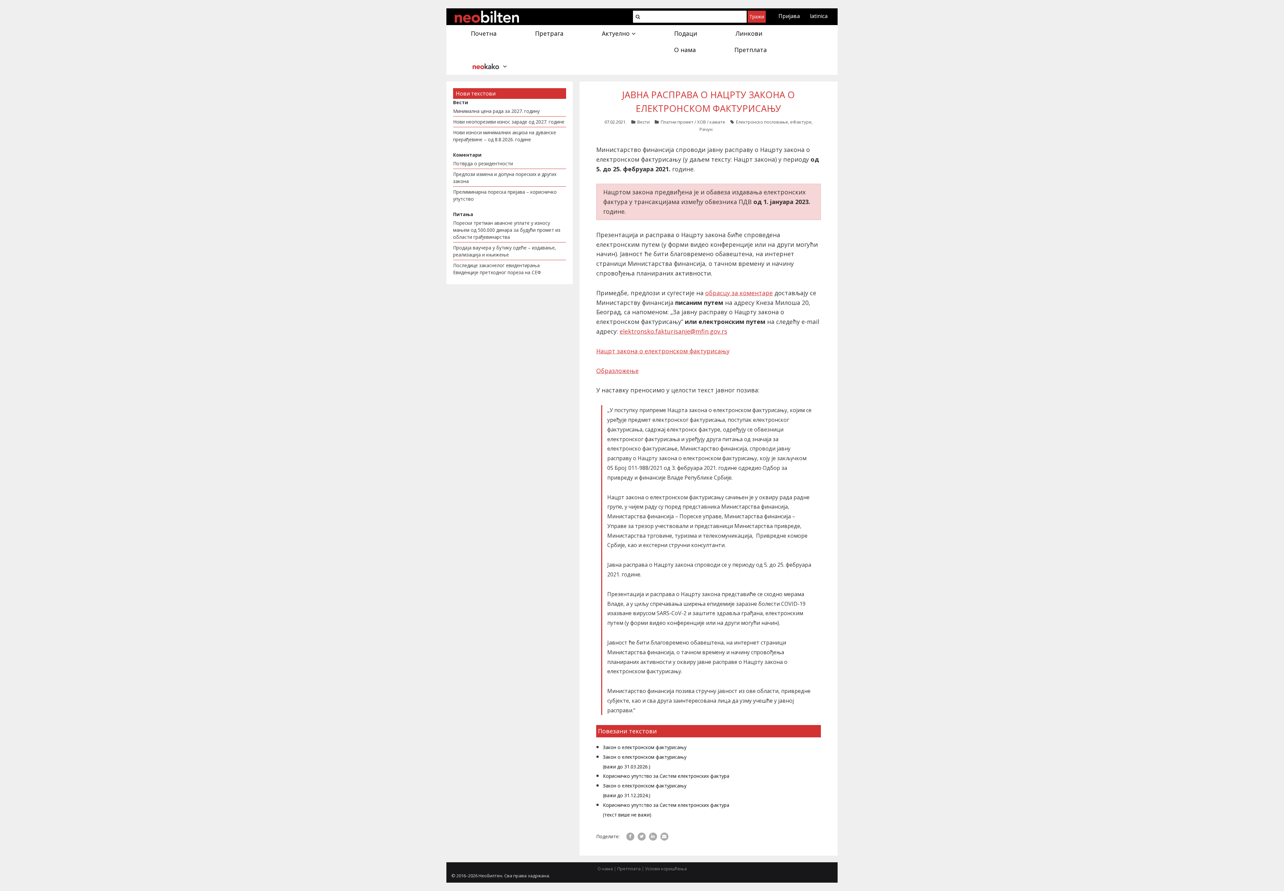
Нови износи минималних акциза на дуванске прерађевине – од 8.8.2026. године (504, 136)
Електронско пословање (762, 122)
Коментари (467, 155)
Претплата (629, 869)
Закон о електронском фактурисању (644, 747)
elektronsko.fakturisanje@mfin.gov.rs (673, 331)
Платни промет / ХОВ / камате (693, 122)
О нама (605, 869)
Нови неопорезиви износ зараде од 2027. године (508, 122)
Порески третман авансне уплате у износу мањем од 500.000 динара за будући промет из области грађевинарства (506, 230)
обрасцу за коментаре (739, 293)
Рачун (706, 129)
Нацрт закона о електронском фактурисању (663, 351)
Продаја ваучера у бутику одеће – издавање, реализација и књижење (504, 251)
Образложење (617, 371)
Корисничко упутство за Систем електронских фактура (666, 776)
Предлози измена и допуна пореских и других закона (504, 177)
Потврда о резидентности (483, 163)
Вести (643, 122)
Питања (463, 214)
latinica (819, 16)
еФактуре (801, 122)
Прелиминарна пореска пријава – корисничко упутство (505, 195)
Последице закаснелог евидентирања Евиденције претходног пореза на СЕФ (497, 269)
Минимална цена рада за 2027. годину (496, 111)
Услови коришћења (666, 869)
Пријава (789, 16)
